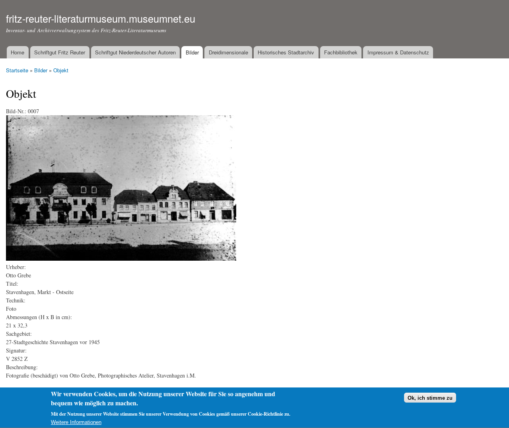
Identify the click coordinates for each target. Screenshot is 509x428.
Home (17, 52)
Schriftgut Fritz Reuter (59, 52)
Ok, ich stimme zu (430, 398)
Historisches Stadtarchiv (286, 52)
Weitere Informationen (76, 422)
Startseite (17, 70)
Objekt (60, 70)
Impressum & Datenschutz (398, 52)
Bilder (192, 52)
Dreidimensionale (228, 52)
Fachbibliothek (340, 52)
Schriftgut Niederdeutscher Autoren (135, 52)
